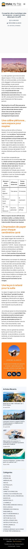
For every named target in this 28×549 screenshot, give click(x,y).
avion (5, 489)
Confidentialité (11, 546)
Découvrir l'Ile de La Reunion (12, 496)
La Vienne (6, 502)
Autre (5, 487)
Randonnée (6, 511)
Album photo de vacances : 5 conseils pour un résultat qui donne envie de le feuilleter (13, 442)
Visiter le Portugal (9, 522)
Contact (18, 546)
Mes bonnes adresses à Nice (12, 505)
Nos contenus (17, 541)
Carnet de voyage (9, 491)
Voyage (5, 527)
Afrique (5, 478)
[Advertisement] (14, 40)
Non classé (7, 507)
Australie (6, 485)
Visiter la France (14, 25)
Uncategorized (8, 516)
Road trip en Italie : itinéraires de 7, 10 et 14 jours (13, 404)
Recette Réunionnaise (10, 513)
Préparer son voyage (10, 509)
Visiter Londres (8, 525)
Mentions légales (19, 544)
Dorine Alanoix (16, 23)
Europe (5, 498)
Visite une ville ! (8, 518)
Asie (4, 482)
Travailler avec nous (9, 544)
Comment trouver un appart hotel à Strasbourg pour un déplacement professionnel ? (13, 423)
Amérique (6, 480)
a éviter (5, 476)
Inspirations (7, 500)
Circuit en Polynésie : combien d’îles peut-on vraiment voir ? (13, 461)
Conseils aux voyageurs (11, 494)
